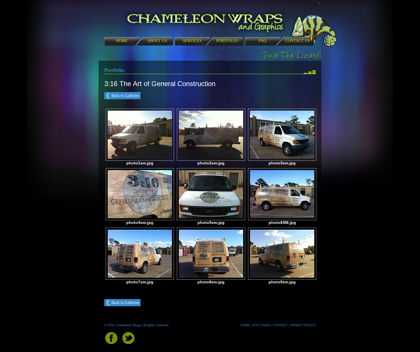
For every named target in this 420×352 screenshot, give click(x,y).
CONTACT (280, 325)
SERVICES (192, 41)
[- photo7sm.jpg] (140, 276)
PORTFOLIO (227, 41)
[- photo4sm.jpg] (140, 217)
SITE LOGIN (261, 325)
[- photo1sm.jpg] (140, 157)
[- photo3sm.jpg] (282, 157)
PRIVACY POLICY (303, 325)
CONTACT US (297, 41)
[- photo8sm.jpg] (211, 276)
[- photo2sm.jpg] (211, 157)
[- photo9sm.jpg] (282, 276)
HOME (122, 41)
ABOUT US (157, 41)
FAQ (262, 41)
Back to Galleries (125, 96)
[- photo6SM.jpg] (282, 217)
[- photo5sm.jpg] (211, 217)
